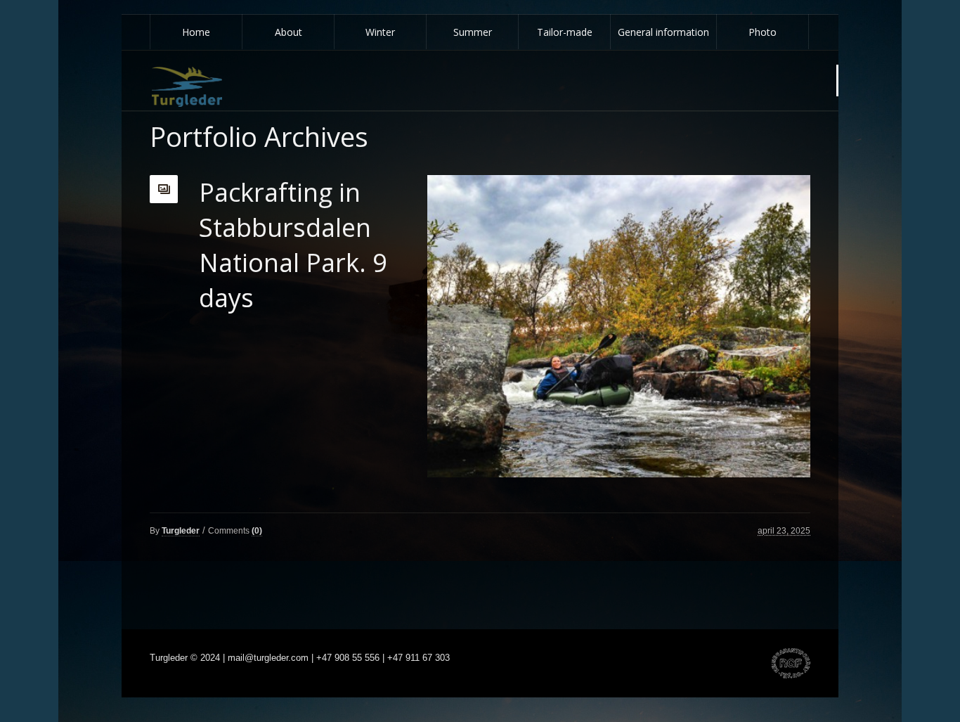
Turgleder (181, 531)
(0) (257, 531)
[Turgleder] (187, 87)
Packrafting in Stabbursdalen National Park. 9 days (293, 245)
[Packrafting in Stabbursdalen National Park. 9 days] (618, 326)
